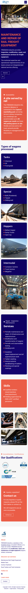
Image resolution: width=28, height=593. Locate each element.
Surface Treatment (6, 565)
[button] (25, 2)
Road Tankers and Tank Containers (10, 567)
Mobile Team (4, 562)
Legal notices (13, 588)
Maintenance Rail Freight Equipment (11, 560)
